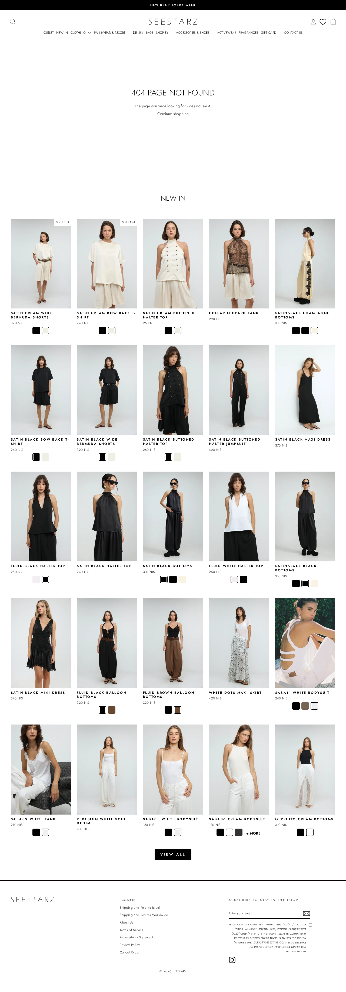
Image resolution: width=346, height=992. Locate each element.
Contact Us (293, 32)
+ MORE (253, 833)
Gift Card (269, 32)
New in (62, 32)
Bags (149, 32)
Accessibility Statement (136, 937)
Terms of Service (132, 930)
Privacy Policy (130, 944)
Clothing (79, 32)
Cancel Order (129, 952)
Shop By (162, 32)
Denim (138, 32)
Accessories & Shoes (193, 32)
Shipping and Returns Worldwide (144, 914)
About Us (126, 922)
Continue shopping (173, 113)
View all (172, 854)
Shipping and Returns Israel (140, 907)
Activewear (226, 32)
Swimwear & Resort (110, 32)
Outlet (49, 32)
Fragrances (248, 32)
